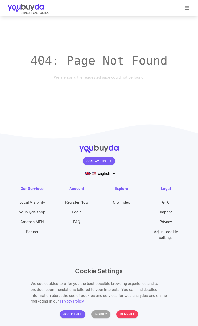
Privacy (166, 222)
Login (76, 212)
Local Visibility (32, 202)
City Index (121, 202)
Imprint (166, 212)
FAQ (76, 222)
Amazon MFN (32, 222)
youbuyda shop (32, 212)
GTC (166, 202)
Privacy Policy (72, 301)
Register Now (76, 202)
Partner (32, 231)
